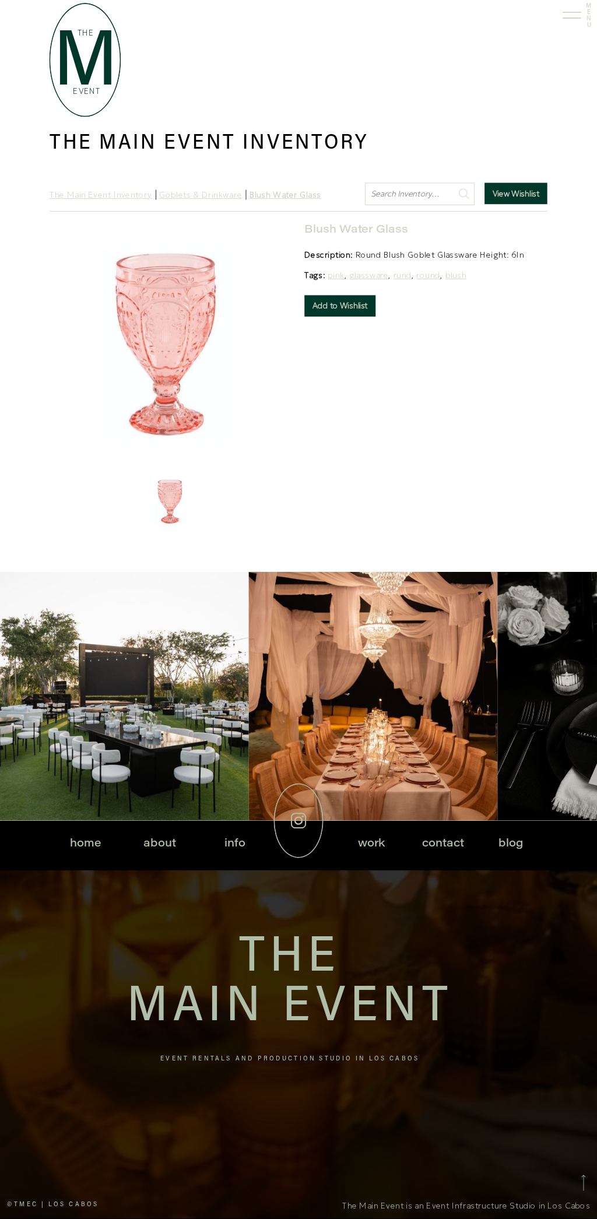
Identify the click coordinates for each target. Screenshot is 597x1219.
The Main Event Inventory (101, 195)
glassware (369, 275)
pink (336, 275)
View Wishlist (516, 193)
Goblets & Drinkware (200, 195)
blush (456, 275)
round (428, 275)
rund (403, 275)
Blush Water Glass (285, 195)
